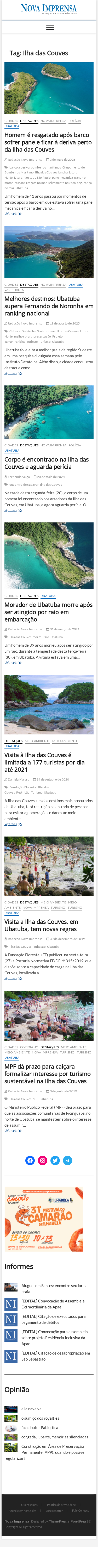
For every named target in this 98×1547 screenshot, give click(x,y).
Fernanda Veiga (18, 477)
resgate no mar (36, 183)
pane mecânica (62, 177)
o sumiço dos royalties (40, 1418)
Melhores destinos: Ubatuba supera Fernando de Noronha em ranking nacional (49, 306)
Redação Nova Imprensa (24, 159)
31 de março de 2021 (64, 629)
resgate (20, 183)
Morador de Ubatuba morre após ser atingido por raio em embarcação (48, 612)
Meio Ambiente (37, 741)
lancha (63, 172)
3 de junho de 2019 (63, 1091)
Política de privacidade (61, 1504)
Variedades (14, 290)
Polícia (74, 121)
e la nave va (31, 1408)
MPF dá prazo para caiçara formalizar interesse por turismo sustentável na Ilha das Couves (47, 1073)
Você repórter (54, 1510)
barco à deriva (19, 167)
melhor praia (23, 336)
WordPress (79, 1521)
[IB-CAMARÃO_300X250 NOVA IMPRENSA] (43, 1189)
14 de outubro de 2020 (52, 779)
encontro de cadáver (24, 484)
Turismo (44, 342)
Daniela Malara (18, 779)
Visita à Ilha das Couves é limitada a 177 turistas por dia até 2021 (44, 762)
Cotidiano (29, 1047)
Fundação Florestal (23, 787)
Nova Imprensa (53, 121)
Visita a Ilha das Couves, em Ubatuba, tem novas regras (41, 925)
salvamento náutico (62, 183)
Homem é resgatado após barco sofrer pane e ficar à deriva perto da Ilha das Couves (48, 142)
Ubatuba (11, 126)
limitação (39, 947)
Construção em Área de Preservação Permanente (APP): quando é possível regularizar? (44, 1452)
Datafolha (28, 331)
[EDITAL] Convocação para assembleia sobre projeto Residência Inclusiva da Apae (54, 1337)
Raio (46, 637)
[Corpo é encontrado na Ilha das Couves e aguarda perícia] (49, 412)
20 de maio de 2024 (51, 477)
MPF (36, 1099)
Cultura (14, 331)
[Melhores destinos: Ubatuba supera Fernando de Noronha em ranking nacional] (49, 252)
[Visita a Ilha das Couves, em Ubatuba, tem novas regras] (49, 866)
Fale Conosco (80, 1510)
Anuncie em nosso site (22, 1510)
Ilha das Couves (46, 172)
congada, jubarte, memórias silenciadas (54, 1436)
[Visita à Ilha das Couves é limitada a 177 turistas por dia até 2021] (49, 704)
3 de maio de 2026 (62, 159)
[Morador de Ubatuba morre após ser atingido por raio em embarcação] (49, 555)
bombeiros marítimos (46, 167)
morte (37, 637)
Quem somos (29, 1504)
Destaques (29, 121)
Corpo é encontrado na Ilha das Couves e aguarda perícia (46, 462)
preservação (42, 336)
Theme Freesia (59, 1521)
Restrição (23, 792)
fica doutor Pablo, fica (39, 1427)
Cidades (11, 121)
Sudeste (32, 342)
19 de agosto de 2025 (64, 323)
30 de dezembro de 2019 (67, 939)
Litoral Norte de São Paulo (32, 177)
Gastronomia (46, 331)
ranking (20, 342)
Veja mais (16, 214)
